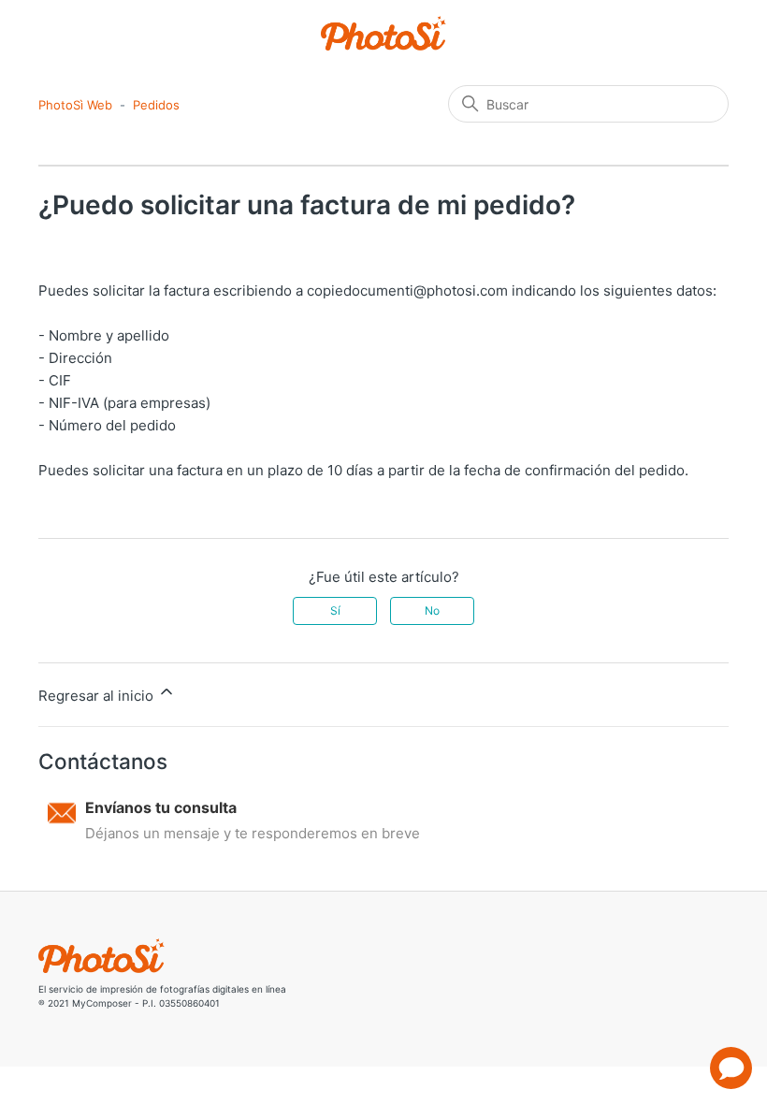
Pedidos (156, 104)
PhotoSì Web (75, 104)
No (432, 610)
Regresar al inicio (97, 696)
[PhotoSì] (384, 33)
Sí (335, 610)
